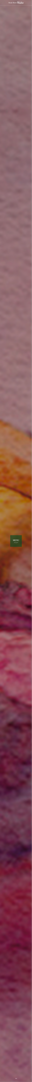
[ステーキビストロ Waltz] (16, 3)
